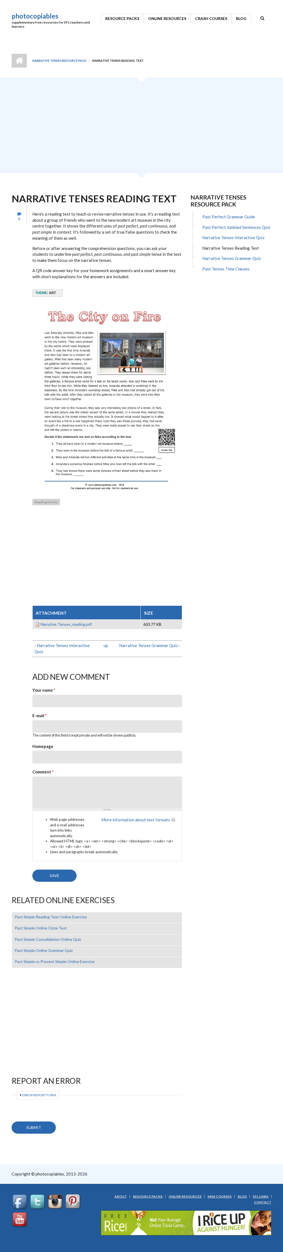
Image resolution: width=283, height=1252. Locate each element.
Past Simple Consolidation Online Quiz (48, 939)
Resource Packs (122, 18)
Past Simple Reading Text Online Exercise (51, 916)
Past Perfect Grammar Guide (228, 216)
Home (19, 61)
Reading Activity (46, 502)
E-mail (39, 715)
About (120, 1196)
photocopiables (35, 16)
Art (52, 293)
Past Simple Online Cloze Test (41, 928)
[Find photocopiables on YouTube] (20, 1219)
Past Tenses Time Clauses (226, 268)
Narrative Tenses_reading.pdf (66, 624)
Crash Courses (211, 18)
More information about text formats (135, 819)
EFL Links (260, 1196)
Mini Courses (220, 1196)
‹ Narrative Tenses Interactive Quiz (62, 648)
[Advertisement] (141, 127)
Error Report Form (39, 1095)
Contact (262, 1202)
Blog (241, 18)
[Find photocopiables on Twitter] (38, 1202)
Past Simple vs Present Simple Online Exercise (55, 961)
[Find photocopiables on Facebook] (20, 1202)
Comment (43, 771)
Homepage (42, 746)
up (106, 645)
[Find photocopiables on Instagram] (56, 1202)
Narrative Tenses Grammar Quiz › (149, 645)
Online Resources (167, 18)
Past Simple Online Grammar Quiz (44, 950)
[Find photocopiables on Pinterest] (73, 1202)
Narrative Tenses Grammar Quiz (231, 258)
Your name (43, 690)
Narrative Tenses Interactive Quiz (233, 237)
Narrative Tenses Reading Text (230, 248)
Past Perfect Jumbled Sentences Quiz (236, 227)
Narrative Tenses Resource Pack (59, 60)
